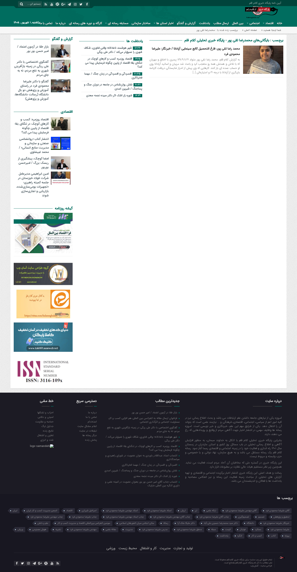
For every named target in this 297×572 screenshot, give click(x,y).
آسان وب (254, 565)
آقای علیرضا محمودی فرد (277, 510)
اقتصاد (269, 23)
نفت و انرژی (46, 440)
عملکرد (258, 529)
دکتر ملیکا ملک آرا (186, 523)
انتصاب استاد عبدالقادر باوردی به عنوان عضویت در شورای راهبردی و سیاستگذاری (142, 457)
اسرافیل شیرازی (89, 510)
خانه (279, 23)
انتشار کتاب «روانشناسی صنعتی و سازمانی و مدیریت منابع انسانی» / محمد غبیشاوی (34, 145)
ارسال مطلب (221, 23)
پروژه (287, 536)
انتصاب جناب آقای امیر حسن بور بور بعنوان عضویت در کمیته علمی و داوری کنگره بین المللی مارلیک (142, 483)
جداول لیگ (47, 426)
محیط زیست (127, 548)
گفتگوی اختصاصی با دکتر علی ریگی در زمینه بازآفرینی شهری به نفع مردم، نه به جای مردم (31, 68)
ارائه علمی (211, 510)
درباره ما (61, 23)
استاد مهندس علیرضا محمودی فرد (122, 510)
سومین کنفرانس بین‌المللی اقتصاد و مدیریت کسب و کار (83, 523)
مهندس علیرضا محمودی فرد (83, 529)
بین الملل (238, 23)
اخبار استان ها (165, 23)
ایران (15, 510)
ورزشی (110, 548)
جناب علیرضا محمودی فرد (84, 517)
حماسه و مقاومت (44, 421)
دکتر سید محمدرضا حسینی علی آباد (221, 523)
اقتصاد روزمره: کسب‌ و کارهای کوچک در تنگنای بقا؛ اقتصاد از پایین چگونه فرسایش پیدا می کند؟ (113, 63)
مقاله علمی (111, 529)
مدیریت (129, 529)
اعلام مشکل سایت (87, 426)
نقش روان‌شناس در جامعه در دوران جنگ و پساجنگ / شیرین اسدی (113, 87)
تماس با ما (46, 23)
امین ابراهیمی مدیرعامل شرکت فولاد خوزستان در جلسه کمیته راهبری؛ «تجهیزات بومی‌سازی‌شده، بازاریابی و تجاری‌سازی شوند (32, 185)
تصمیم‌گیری (243, 517)
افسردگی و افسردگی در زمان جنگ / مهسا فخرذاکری (113, 76)
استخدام (92, 421)
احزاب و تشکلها (45, 412)
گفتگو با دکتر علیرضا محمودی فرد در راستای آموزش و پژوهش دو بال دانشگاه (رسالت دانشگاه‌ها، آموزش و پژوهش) (32, 90)
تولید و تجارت (183, 548)
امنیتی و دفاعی (45, 417)
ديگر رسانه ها (89, 435)
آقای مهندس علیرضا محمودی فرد (241, 510)
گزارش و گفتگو (186, 23)
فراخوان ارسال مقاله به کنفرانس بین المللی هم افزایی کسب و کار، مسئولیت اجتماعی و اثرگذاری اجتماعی (144, 420)
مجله (213, 529)
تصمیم (261, 517)
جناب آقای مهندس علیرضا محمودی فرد (171, 517)
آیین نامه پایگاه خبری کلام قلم (265, 2)
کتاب (273, 536)
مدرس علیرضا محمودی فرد (155, 529)
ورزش (20, 529)
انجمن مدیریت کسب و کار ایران (42, 510)
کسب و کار (256, 536)
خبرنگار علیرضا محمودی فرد (276, 523)
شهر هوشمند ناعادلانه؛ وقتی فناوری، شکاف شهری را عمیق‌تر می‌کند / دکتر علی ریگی (113, 50)
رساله (165, 523)
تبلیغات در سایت (88, 431)
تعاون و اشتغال (45, 435)
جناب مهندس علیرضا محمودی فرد (46, 517)
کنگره (239, 536)
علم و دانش (42, 523)
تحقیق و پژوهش (281, 517)
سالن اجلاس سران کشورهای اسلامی (136, 523)
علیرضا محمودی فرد (279, 529)
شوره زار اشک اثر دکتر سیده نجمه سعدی (113, 96)
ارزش (183, 510)
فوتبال (243, 529)
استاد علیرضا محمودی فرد (159, 510)
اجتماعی (254, 23)
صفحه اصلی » (249, 30)
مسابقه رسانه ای (118, 23)
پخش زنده (91, 440)
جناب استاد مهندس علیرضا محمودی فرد (125, 517)
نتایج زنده (48, 431)
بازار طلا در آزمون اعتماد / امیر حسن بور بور (33, 49)
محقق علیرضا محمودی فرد (189, 529)
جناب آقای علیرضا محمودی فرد (214, 517)
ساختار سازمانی (141, 23)
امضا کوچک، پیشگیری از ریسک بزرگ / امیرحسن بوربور (33, 162)
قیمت (228, 529)
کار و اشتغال (148, 548)
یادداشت (204, 23)
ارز (196, 510)
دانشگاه (250, 523)
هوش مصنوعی (39, 529)
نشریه (58, 529)
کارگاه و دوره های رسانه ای (85, 23)
